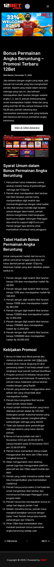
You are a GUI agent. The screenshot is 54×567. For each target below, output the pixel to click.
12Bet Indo (41, 360)
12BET (43, 560)
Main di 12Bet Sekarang (27, 127)
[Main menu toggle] (48, 6)
